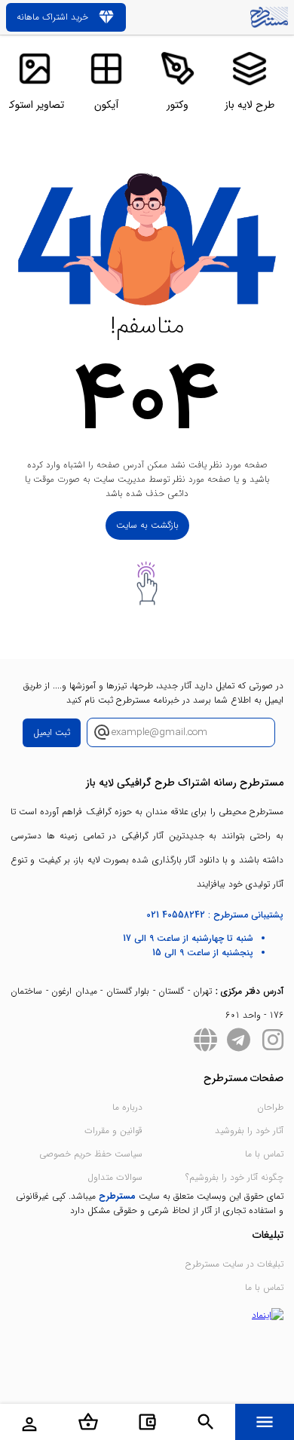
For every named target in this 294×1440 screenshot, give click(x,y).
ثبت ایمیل (51, 732)
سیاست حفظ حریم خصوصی (90, 1154)
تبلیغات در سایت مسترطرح (234, 1264)
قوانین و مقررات (113, 1130)
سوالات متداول (114, 1177)
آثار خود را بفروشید (249, 1130)
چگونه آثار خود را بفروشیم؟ (234, 1177)
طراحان (270, 1107)
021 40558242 (175, 915)
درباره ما (127, 1107)
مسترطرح (117, 1196)
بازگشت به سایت (147, 525)
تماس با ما (264, 1154)
